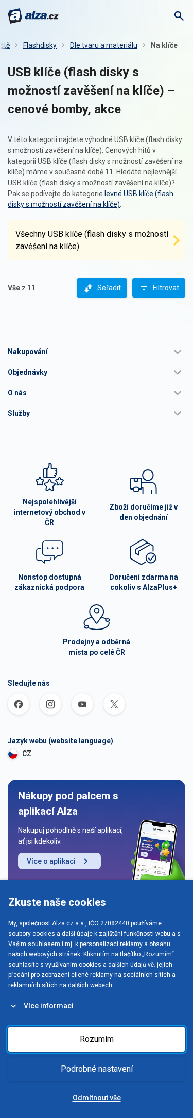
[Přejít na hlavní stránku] (33, 16)
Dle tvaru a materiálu (103, 45)
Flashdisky (40, 45)
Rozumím (97, 1039)
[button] (96, 351)
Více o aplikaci (51, 861)
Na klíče (164, 45)
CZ (26, 753)
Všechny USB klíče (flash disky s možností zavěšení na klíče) (91, 240)
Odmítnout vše (97, 1098)
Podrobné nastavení (97, 1069)
